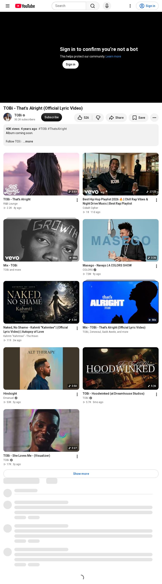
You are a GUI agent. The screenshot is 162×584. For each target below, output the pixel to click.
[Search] (92, 6)
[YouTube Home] (25, 6)
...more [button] (28, 141)
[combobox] (70, 5)
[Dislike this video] (98, 117)
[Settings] (130, 5)
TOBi (18, 115)
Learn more (113, 56)
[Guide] (7, 5)
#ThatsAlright (57, 128)
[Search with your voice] (107, 6)
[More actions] (154, 117)
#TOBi (42, 128)
